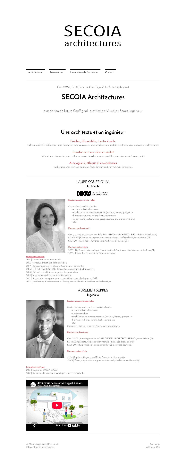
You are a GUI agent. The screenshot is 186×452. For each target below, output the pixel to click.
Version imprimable (38, 444)
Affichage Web (153, 447)
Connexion (155, 444)
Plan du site (53, 444)
